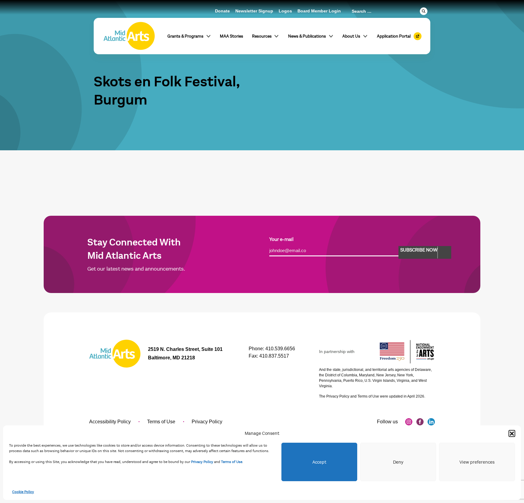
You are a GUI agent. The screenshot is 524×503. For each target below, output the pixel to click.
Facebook (420, 421)
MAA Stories (231, 36)
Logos (285, 10)
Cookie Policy (23, 492)
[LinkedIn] (431, 421)
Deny (398, 462)
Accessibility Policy (110, 421)
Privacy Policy (202, 462)
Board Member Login (319, 10)
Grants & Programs (185, 36)
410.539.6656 (280, 348)
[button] (512, 433)
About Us (351, 36)
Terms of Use (231, 462)
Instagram (408, 421)
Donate (222, 10)
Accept (319, 462)
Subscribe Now (418, 250)
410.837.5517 (274, 355)
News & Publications (307, 36)
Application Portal (394, 36)
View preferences (477, 462)
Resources (262, 36)
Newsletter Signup (254, 10)
